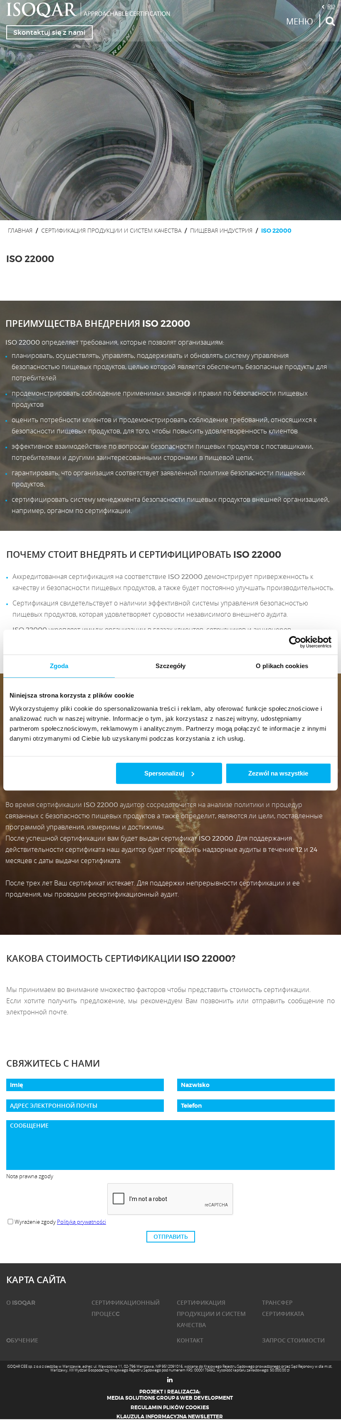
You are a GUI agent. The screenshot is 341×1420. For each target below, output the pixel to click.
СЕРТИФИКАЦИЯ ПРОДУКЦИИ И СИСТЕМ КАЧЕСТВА (111, 230)
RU (331, 6)
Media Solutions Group (141, 1398)
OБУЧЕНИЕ (22, 1340)
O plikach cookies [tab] (282, 665)
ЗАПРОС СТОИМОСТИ (293, 1340)
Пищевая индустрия (221, 230)
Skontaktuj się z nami (49, 32)
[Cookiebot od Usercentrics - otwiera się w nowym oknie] (295, 642)
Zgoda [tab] (59, 665)
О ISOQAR (20, 1302)
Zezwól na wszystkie (278, 773)
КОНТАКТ (190, 1340)
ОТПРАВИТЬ (170, 1236)
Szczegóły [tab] (171, 665)
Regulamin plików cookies (170, 1407)
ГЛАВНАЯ (20, 230)
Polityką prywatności (81, 1221)
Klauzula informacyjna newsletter (169, 1416)
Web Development (206, 1398)
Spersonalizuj (164, 773)
